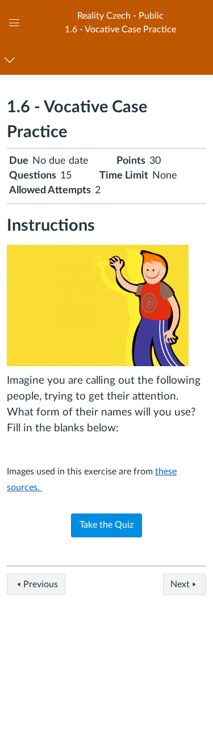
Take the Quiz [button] (106, 524)
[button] (120, 22)
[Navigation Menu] (11, 60)
